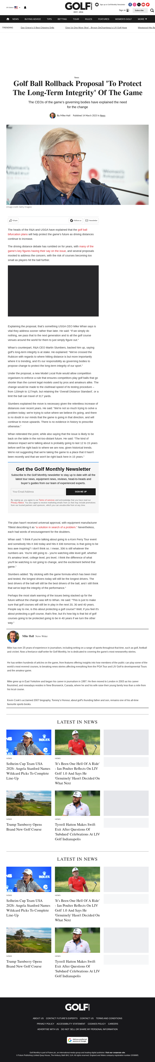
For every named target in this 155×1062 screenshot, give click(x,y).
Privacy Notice (17, 503)
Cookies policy (97, 1024)
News (15, 19)
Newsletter (93, 220)
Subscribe (139, 10)
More (141, 19)
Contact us (87, 1018)
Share (15, 220)
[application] (53, 291)
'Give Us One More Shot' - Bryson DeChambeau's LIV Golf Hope (96, 27)
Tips (49, 19)
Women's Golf (123, 19)
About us (38, 1018)
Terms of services (47, 500)
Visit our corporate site (115, 1053)
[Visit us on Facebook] (130, 4)
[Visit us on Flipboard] (148, 4)
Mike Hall (65, 115)
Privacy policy (45, 1024)
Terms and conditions (109, 1018)
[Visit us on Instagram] (134, 4)
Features (103, 19)
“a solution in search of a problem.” (56, 527)
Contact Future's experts (62, 1018)
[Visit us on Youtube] (143, 4)
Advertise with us (48, 1029)
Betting (62, 19)
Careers (113, 1024)
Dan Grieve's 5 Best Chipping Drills (37, 27)
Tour (76, 19)
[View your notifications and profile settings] (25, 8)
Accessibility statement (71, 1024)
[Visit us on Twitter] (139, 4)
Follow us (77, 220)
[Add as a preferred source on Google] (77, 1040)
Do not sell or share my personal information (89, 1029)
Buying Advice (33, 19)
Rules (88, 19)
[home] (7, 19)
